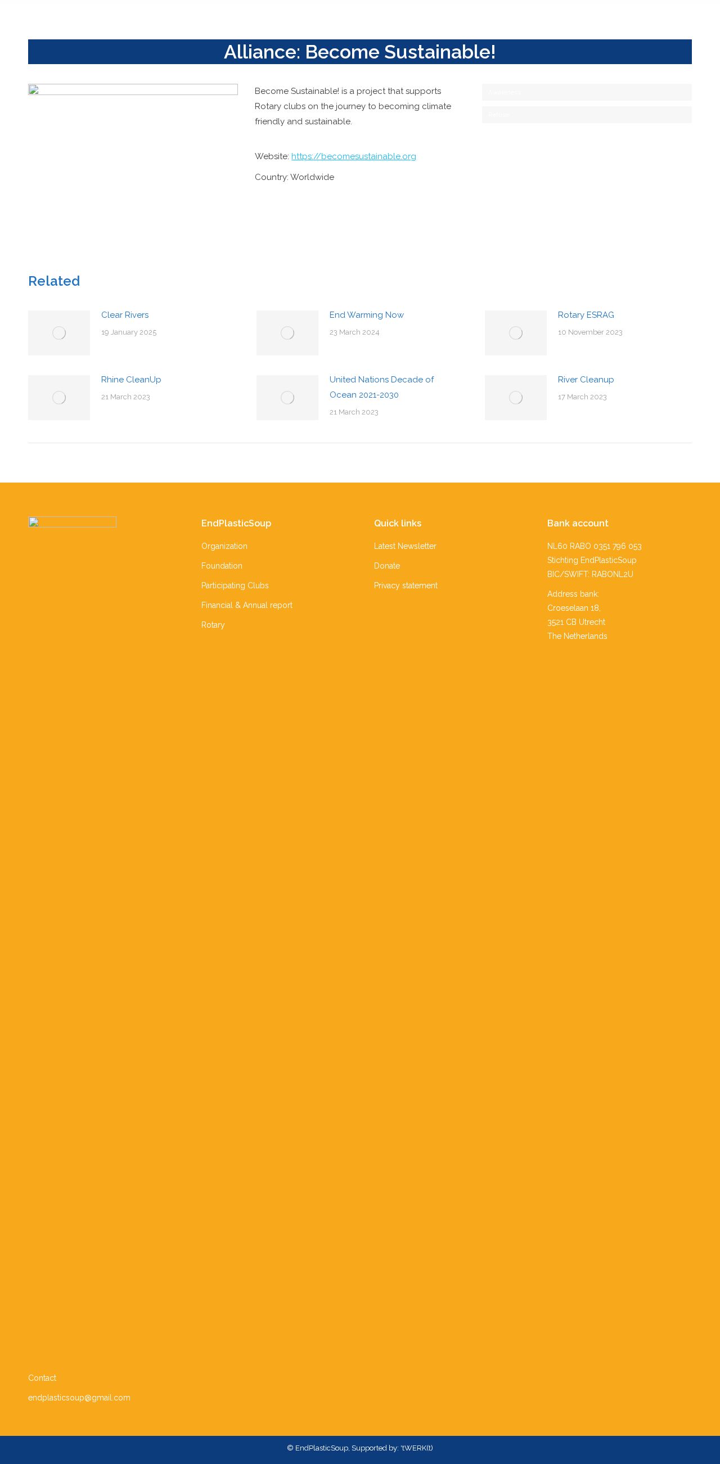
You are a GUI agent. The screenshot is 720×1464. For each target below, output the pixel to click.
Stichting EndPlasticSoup (592, 560)
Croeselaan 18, (574, 607)
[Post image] (59, 332)
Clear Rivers (124, 315)
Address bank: (573, 593)
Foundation (221, 565)
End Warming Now (367, 315)
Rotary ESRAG (586, 315)
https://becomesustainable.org (353, 156)
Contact (42, 1377)
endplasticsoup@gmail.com (79, 1397)
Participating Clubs (235, 585)
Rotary (213, 624)
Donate (387, 565)
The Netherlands (577, 636)
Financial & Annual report (246, 605)
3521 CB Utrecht (576, 622)
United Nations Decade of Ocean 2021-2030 (382, 387)
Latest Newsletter (405, 546)
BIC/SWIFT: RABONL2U (590, 574)
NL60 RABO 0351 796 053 (594, 546)
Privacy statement (406, 585)
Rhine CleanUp (131, 380)
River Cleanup (586, 380)
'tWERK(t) (416, 1448)
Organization (224, 546)
